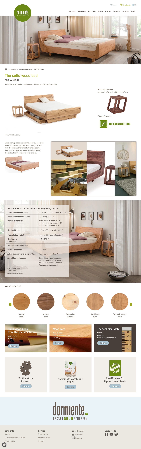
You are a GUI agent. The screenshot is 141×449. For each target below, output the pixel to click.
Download (78, 434)
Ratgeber (78, 438)
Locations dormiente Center (15, 437)
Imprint (7, 434)
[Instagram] (117, 434)
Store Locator (126, 5)
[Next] (131, 304)
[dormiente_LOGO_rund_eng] (23, 13)
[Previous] (10, 304)
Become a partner (44, 437)
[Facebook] (107, 434)
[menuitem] (114, 5)
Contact (41, 441)
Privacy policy (10, 441)
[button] (4, 445)
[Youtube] (112, 434)
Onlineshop (79, 431)
